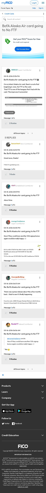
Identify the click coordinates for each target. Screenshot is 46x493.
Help (34, 8)
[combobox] (23, 19)
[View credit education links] (42, 435)
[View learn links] (42, 392)
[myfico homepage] (7, 2)
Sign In (41, 8)
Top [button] (3, 375)
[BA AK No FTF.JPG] (23, 102)
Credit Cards (9, 14)
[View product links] (42, 386)
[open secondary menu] (43, 3)
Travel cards (9, 112)
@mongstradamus (14, 338)
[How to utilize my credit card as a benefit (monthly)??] (32, 133)
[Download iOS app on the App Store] (8, 410)
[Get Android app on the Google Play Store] (24, 410)
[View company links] (42, 398)
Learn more (23, 466)
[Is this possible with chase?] (28, 133)
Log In (34, 3)
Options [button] (43, 14)
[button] (40, 69)
